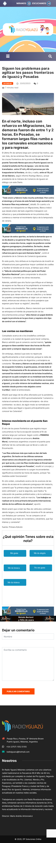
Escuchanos (39, 3)
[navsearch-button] (50, 56)
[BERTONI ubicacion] (28, 618)
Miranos (21, 3)
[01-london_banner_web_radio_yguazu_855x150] (28, 190)
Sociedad (7, 83)
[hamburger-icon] (8, 56)
